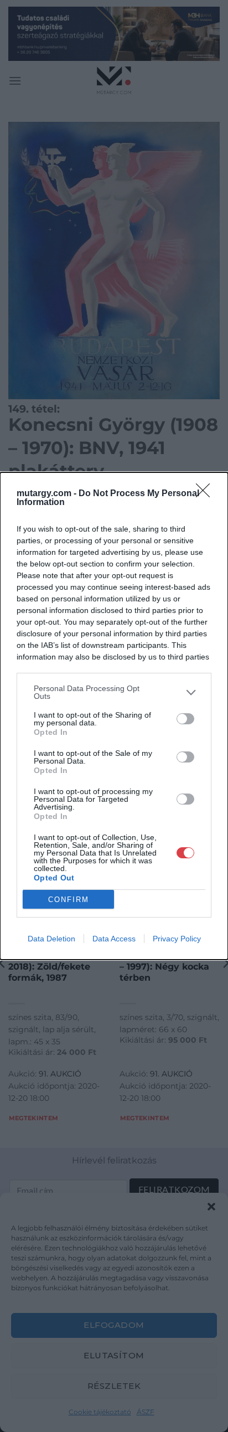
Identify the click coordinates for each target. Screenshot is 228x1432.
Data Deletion (51, 938)
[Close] (206, 493)
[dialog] (114, 716)
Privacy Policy (177, 938)
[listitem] (114, 692)
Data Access (114, 938)
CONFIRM (68, 899)
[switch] (185, 718)
